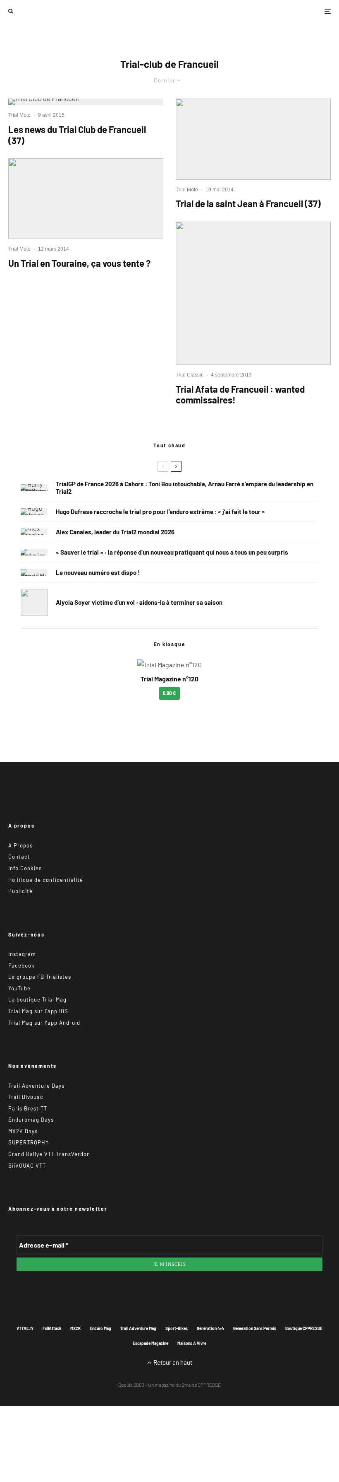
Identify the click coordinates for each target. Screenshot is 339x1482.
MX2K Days (23, 1131)
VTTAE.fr (25, 1328)
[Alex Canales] (34, 532)
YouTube (19, 988)
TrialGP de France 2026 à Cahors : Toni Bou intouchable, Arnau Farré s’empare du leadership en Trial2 (184, 487)
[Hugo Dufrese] (34, 511)
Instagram (22, 954)
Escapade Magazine (150, 1343)
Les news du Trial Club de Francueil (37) (77, 134)
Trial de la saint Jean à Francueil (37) (248, 203)
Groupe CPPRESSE (201, 1385)
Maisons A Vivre (191, 1343)
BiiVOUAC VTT (27, 1165)
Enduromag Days (31, 1119)
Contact (19, 856)
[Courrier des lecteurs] (34, 552)
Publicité (20, 891)
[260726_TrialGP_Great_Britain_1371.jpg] (34, 602)
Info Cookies (25, 868)
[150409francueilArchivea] (85, 102)
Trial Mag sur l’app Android (44, 1022)
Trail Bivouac (25, 1096)
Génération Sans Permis (254, 1328)
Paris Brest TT (27, 1108)
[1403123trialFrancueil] (85, 198)
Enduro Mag (100, 1328)
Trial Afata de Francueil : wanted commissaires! (240, 394)
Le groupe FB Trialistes (39, 976)
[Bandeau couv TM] (34, 572)
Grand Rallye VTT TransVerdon (49, 1154)
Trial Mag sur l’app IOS (38, 1011)
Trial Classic (189, 375)
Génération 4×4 (210, 1328)
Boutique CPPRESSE (303, 1328)
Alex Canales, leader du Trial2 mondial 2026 (115, 532)
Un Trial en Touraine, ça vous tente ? (79, 263)
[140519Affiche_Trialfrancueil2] (253, 139)
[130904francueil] (253, 293)
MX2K (75, 1328)
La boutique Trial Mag (37, 999)
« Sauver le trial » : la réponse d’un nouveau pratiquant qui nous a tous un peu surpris (172, 552)
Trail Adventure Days (36, 1085)
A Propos (20, 845)
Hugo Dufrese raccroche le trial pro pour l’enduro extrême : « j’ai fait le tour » (160, 511)
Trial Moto (19, 115)
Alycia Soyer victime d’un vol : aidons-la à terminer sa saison (139, 602)
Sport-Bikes (176, 1328)
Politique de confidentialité (45, 879)
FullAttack (52, 1328)
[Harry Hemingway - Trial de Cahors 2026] (34, 487)
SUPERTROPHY (28, 1142)
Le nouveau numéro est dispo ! (98, 572)
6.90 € (169, 693)
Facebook (21, 965)
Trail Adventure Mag (138, 1328)
